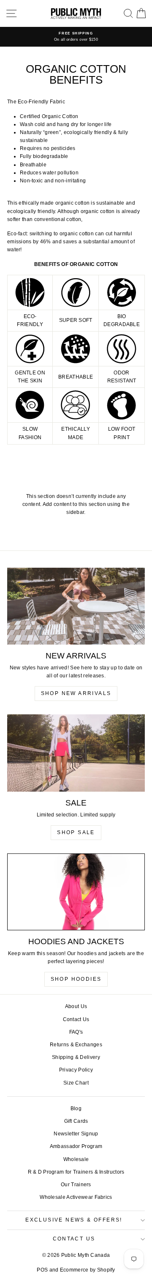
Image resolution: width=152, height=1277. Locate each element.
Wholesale (76, 1159)
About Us (76, 1006)
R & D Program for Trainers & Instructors (76, 1172)
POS (42, 1270)
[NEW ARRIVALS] (76, 606)
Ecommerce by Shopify (87, 1270)
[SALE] (76, 752)
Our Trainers (76, 1184)
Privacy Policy (76, 1070)
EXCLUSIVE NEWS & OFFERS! (73, 1220)
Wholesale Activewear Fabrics (76, 1197)
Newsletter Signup (76, 1134)
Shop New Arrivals (76, 693)
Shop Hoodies (76, 979)
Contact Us (76, 1019)
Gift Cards (76, 1121)
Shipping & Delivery (76, 1057)
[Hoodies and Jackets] (76, 891)
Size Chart (76, 1083)
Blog (76, 1108)
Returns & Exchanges (76, 1045)
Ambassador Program (76, 1146)
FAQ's (76, 1032)
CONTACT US (74, 1239)
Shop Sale (76, 832)
